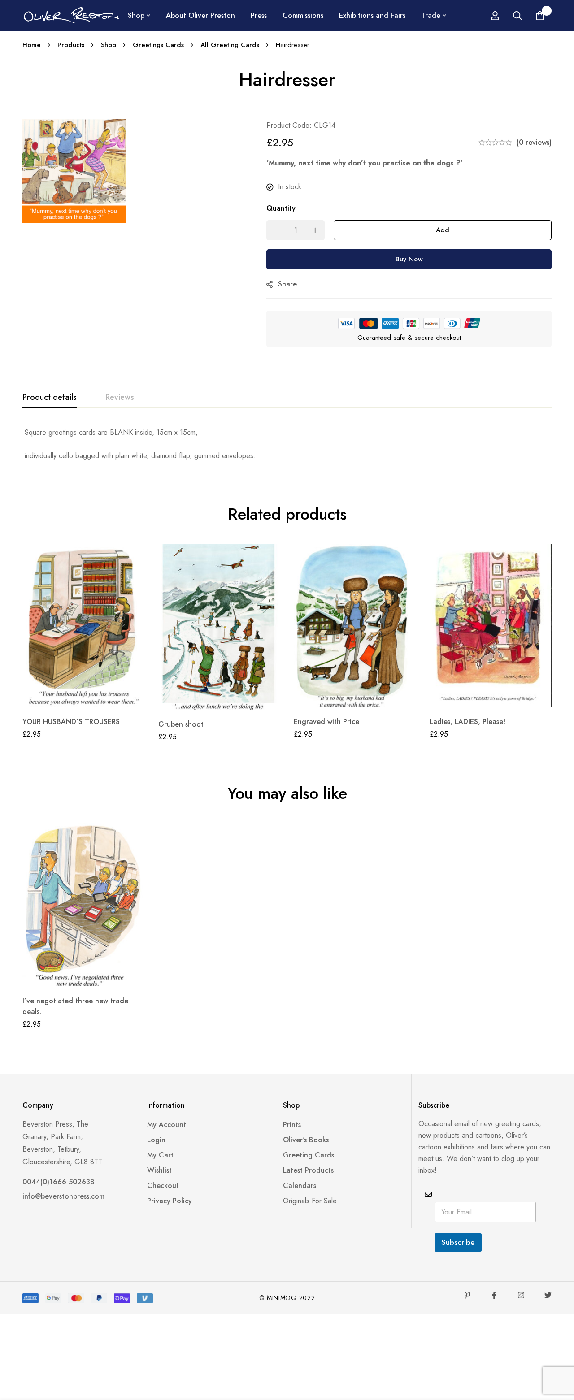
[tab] (49, 397)
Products (70, 45)
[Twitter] (548, 1295)
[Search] (517, 16)
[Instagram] (521, 1295)
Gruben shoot (181, 724)
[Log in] (495, 16)
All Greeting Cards (229, 45)
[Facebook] (494, 1295)
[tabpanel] (287, 444)
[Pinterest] (467, 1295)
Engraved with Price (326, 721)
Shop (108, 45)
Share (287, 284)
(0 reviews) (534, 142)
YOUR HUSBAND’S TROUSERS (71, 721)
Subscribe (458, 1242)
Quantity (281, 208)
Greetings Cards (158, 45)
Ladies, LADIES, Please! (467, 721)
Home (31, 45)
